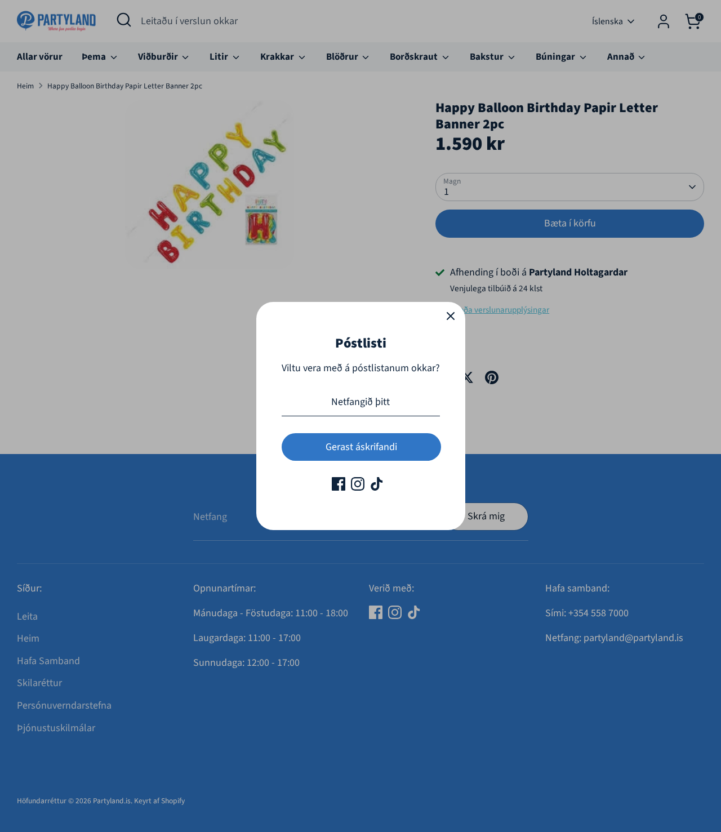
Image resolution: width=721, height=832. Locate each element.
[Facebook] (338, 484)
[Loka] (450, 316)
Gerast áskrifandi (361, 447)
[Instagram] (357, 484)
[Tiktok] (377, 484)
